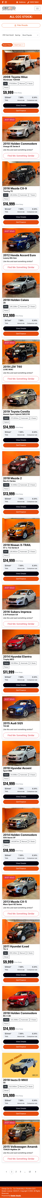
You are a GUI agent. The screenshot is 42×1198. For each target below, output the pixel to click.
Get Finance (21, 111)
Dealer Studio (16, 1196)
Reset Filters (7, 45)
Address (22, 2)
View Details (21, 105)
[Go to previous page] (6, 1172)
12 (30, 1172)
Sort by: (18, 35)
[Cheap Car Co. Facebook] (3, 2)
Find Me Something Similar (21, 156)
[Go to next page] (35, 1172)
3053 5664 (34, 2)
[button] (37, 8)
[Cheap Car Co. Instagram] (6, 2)
